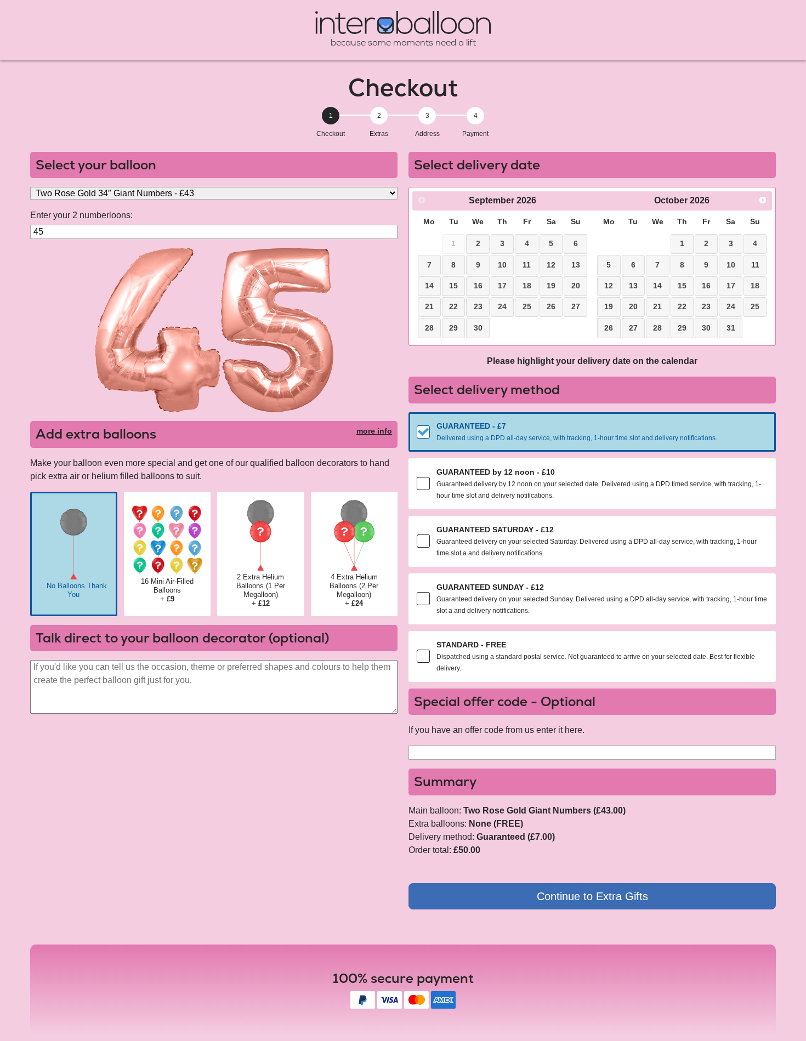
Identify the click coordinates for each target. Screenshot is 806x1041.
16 (478, 285)
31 (730, 327)
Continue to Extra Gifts (592, 896)
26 (551, 306)
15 (453, 285)
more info (374, 430)
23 (478, 306)
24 (502, 306)
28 (429, 327)
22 (453, 306)
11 (527, 264)
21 (429, 306)
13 (575, 264)
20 (575, 285)
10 (502, 264)
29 (453, 327)
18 (527, 285)
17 (502, 285)
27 (575, 306)
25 (527, 306)
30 (478, 327)
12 (551, 264)
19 (551, 285)
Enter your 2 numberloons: (81, 215)
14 (429, 285)
